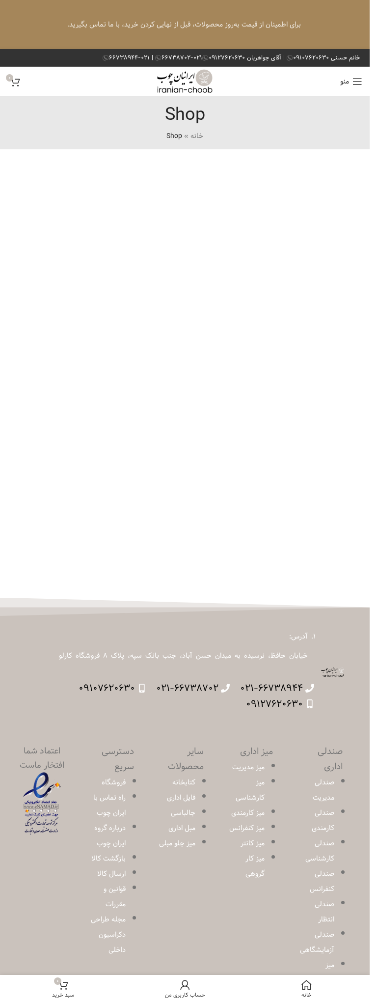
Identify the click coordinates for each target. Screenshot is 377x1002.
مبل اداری (181, 828)
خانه (196, 136)
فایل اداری (181, 798)
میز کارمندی (248, 813)
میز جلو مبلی (177, 843)
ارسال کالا (111, 874)
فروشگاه (114, 782)
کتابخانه (183, 782)
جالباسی (183, 813)
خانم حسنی (326, 57)
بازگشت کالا (108, 858)
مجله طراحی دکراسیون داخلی (108, 935)
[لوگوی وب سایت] (184, 81)
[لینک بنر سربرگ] (185, 24)
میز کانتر (253, 843)
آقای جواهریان (246, 57)
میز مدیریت (248, 767)
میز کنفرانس (247, 828)
